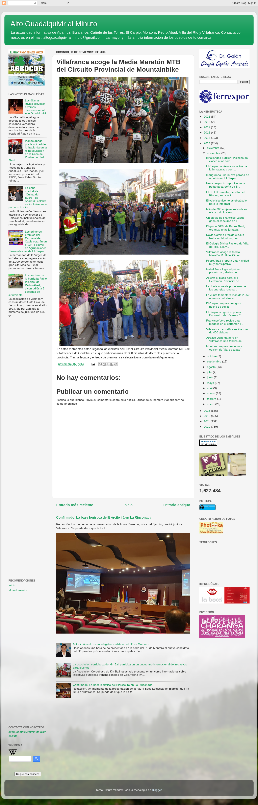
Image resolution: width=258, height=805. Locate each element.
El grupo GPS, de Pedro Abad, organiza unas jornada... (225, 228)
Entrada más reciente (74, 505)
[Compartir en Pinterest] (116, 364)
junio (210, 377)
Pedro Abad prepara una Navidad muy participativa (227, 262)
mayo (211, 382)
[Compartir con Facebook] (112, 364)
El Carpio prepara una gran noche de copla (223, 305)
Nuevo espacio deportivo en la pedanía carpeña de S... (225, 185)
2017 (207, 127)
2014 (207, 143)
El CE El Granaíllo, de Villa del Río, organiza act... (225, 194)
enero (211, 404)
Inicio (128, 505)
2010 (207, 426)
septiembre (214, 361)
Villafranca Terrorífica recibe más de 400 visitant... (227, 331)
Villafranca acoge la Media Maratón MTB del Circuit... (224, 254)
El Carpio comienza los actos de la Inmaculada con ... (226, 168)
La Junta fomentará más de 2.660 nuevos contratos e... (228, 296)
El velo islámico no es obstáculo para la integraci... (226, 202)
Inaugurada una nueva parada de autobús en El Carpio (227, 176)
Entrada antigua (176, 505)
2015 (207, 137)
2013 (207, 410)
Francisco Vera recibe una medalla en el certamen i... (224, 322)
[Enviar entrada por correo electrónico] (93, 363)
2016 (207, 132)
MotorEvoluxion (18, 590)
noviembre (214, 153)
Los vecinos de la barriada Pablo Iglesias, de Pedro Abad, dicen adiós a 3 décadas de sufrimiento (27, 285)
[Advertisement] (27, 385)
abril (210, 388)
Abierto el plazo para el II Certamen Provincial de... (223, 279)
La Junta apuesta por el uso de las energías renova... (226, 288)
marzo (211, 393)
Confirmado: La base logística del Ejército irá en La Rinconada (103, 517)
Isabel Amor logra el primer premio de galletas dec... (223, 271)
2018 (207, 121)
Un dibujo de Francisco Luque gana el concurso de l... (225, 219)
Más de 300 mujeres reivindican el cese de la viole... (226, 211)
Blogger (157, 789)
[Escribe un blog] (104, 364)
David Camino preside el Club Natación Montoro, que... (225, 236)
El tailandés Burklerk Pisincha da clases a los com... (227, 159)
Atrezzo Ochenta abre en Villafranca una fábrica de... (225, 339)
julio (210, 372)
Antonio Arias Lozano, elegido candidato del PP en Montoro (111, 644)
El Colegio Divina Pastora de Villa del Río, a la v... (227, 245)
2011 (207, 421)
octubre (212, 356)
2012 (207, 416)
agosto (211, 367)
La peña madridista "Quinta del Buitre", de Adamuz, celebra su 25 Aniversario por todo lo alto (27, 197)
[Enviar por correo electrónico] (100, 364)
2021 (207, 116)
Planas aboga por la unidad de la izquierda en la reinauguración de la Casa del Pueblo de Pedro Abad (27, 150)
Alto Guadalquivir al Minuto (53, 24)
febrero (212, 398)
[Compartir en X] (108, 364)
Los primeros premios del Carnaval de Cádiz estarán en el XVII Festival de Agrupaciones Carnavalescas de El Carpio (27, 241)
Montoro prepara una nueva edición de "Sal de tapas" (224, 348)
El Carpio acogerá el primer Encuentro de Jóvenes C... (224, 314)
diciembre (213, 147)
